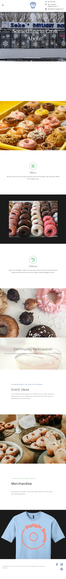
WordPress (4, 568)
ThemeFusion (26, 566)
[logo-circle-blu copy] (33, 2)
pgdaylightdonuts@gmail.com (56, 9)
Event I (16, 389)
